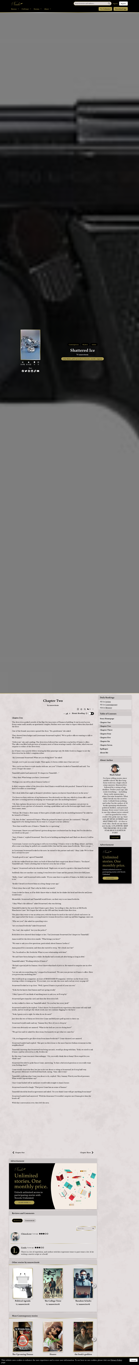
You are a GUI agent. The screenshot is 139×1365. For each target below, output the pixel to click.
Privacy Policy (116, 1360)
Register (123, 3)
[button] (94, 1286)
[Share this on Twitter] (26, 371)
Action (94, 344)
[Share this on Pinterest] (29, 371)
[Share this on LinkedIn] (32, 371)
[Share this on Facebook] (23, 371)
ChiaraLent (26, 1233)
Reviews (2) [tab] (17, 1220)
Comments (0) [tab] (29, 1220)
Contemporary (74, 344)
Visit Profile (115, 837)
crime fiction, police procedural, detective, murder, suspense (82, 359)
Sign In (115, 3)
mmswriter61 (83, 354)
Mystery (85, 344)
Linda (23, 1247)
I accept (133, 1360)
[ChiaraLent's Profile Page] (15, 1236)
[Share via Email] (38, 371)
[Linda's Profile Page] (15, 1250)
